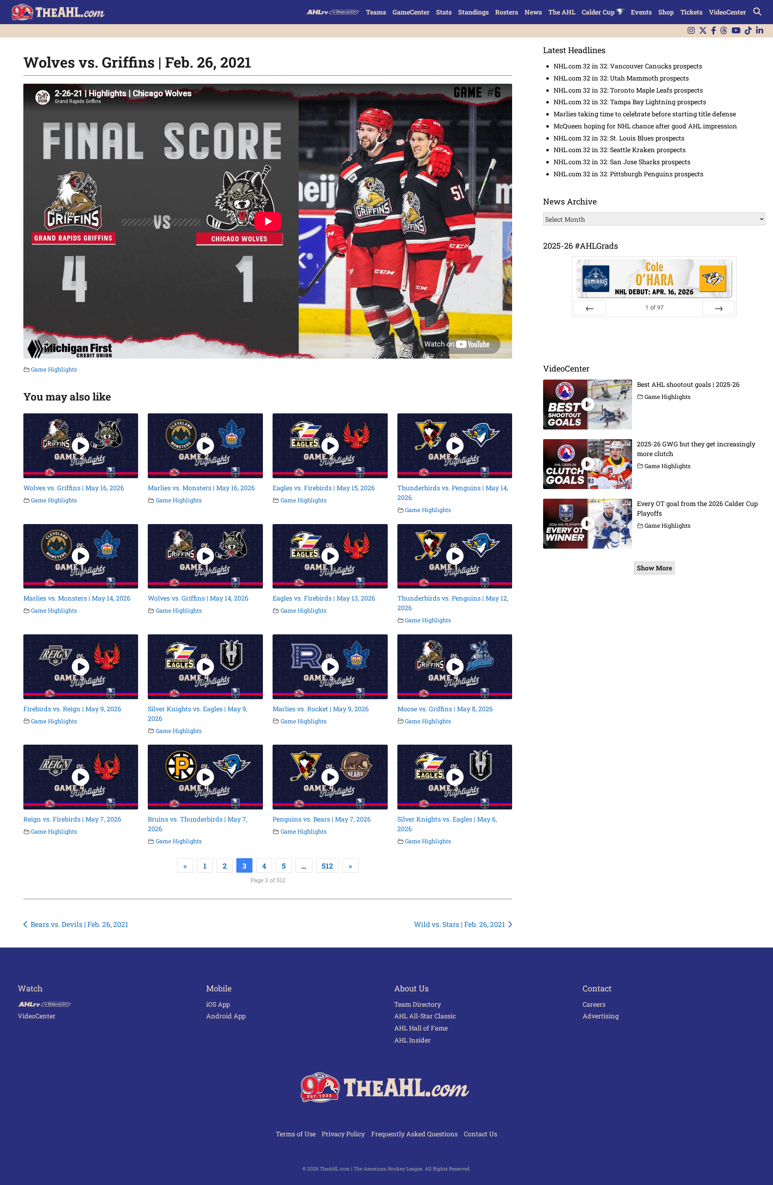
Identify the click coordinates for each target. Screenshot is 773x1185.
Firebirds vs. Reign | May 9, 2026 (72, 708)
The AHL (561, 12)
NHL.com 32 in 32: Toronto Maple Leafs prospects (628, 90)
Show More (654, 568)
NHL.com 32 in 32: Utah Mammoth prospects (621, 78)
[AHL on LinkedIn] (759, 31)
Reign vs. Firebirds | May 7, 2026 (72, 819)
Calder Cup (599, 12)
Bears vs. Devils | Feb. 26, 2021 (79, 924)
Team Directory (417, 1004)
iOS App (218, 1004)
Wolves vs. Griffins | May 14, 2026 (198, 598)
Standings (473, 12)
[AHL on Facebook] (713, 31)
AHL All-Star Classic (425, 1016)
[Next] (719, 308)
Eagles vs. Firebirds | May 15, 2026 (324, 487)
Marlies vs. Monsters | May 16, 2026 (201, 487)
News (533, 12)
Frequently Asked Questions (414, 1133)
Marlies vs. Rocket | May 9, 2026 (321, 708)
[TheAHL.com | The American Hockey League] (59, 12)
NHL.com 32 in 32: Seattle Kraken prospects (620, 149)
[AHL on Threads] (724, 31)
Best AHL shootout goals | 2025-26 (688, 384)
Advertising (601, 1016)
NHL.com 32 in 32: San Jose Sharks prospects (622, 161)
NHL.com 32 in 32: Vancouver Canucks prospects (628, 66)
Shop (666, 12)
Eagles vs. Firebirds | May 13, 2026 (324, 598)
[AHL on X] (703, 31)
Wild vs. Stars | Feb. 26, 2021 (459, 924)
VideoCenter (727, 12)
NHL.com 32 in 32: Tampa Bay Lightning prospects (630, 101)
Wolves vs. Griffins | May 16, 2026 (73, 487)
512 (327, 866)
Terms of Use (296, 1133)
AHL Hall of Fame (421, 1028)
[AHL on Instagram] (691, 31)
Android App (226, 1016)
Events (641, 12)
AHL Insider (412, 1040)
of (654, 307)
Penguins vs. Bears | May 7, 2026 (322, 819)
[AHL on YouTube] (736, 31)
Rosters (506, 12)
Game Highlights (54, 369)
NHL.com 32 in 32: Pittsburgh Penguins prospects (628, 173)
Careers (594, 1004)
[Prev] (590, 308)
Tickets (691, 12)
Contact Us (480, 1133)
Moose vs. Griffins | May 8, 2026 (445, 708)
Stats (444, 12)
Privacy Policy (343, 1133)
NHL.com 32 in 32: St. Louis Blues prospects (619, 138)
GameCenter (411, 12)
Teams (376, 12)
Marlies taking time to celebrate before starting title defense (645, 113)
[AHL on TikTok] (748, 31)
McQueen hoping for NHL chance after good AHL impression (645, 126)
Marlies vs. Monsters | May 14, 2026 (76, 598)
